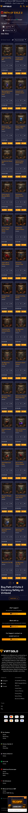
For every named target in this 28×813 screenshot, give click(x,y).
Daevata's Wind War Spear (6, 396)
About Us (17, 685)
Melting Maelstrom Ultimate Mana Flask (7, 92)
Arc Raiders (6, 732)
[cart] (21, 6)
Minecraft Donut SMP (9, 789)
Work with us (15, 626)
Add (11, 73)
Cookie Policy (18, 688)
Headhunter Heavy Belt (7, 161)
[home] (6, 6)
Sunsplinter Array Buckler (20, 296)
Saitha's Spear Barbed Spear (20, 161)
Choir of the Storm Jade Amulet (21, 430)
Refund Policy (18, 696)
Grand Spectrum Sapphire (6, 530)
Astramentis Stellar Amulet (19, 195)
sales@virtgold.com (14, 636)
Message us (15, 613)
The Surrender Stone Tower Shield (6, 229)
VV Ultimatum (7, 781)
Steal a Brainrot (8, 754)
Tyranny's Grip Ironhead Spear (6, 330)
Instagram (5, 680)
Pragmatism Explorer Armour (20, 228)
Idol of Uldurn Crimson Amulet (20, 463)
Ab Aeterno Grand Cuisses (20, 363)
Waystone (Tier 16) (7, 562)
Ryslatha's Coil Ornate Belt (20, 530)
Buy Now (4, 73)
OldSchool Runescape (9, 769)
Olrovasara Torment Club (19, 263)
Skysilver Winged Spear (6, 496)
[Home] (14, 651)
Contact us (15, 639)
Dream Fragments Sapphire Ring (20, 126)
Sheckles (5, 748)
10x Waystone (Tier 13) (6, 363)
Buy (2, 708)
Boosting (5, 736)
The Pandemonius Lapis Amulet (21, 496)
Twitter (4, 683)
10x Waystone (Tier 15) (19, 563)
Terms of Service (19, 690)
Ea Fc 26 (5, 761)
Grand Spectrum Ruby (6, 463)
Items (4, 734)
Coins (4, 738)
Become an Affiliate (19, 698)
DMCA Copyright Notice (20, 683)
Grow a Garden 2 (8, 744)
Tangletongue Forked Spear (19, 58)
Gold (4, 775)
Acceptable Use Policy (20, 680)
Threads (5, 686)
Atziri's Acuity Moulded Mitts (6, 195)
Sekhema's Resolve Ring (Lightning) (21, 396)
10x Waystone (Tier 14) (19, 330)
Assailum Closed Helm (6, 430)
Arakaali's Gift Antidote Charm (20, 92)
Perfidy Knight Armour (6, 296)
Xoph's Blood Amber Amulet (5, 263)
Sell (2, 706)
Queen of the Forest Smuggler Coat (6, 127)
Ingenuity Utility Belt (6, 58)
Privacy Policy (18, 693)
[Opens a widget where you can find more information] (17, 804)
